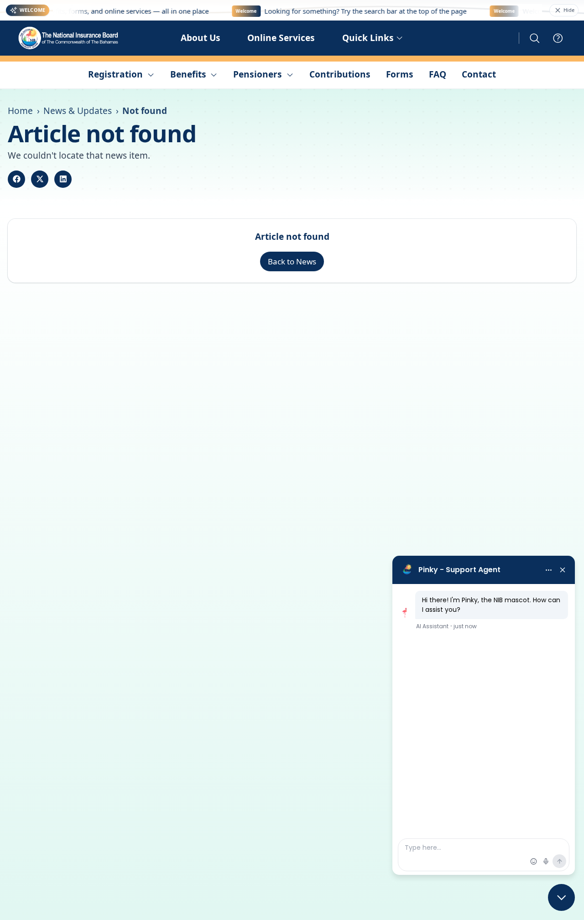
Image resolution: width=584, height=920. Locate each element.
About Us (200, 38)
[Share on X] (39, 179)
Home (20, 111)
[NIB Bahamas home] (69, 38)
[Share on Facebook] (16, 179)
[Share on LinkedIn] (63, 179)
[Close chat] (561, 897)
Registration (115, 74)
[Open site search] (534, 38)
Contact (479, 74)
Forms (399, 74)
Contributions (339, 74)
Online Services (281, 38)
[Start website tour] (558, 38)
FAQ (437, 74)
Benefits (188, 74)
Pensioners (257, 74)
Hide (568, 9)
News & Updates (77, 111)
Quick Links (368, 38)
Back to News (292, 261)
